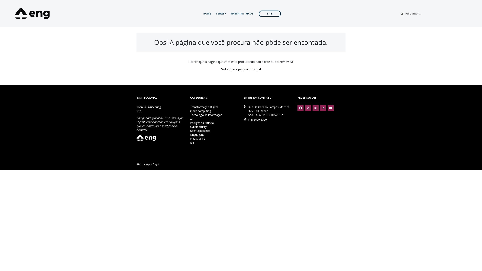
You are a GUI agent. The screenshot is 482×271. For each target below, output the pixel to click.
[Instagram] (316, 108)
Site (270, 13)
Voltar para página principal (241, 69)
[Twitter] (308, 108)
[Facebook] (300, 108)
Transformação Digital (204, 107)
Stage (156, 164)
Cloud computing (200, 111)
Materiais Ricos (242, 13)
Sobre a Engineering (149, 107)
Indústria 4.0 (197, 138)
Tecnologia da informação (206, 115)
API (192, 119)
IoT (192, 142)
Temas (220, 13)
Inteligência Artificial (202, 123)
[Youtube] (331, 108)
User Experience (200, 130)
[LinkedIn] (323, 108)
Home (207, 13)
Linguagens (197, 134)
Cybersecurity (198, 127)
